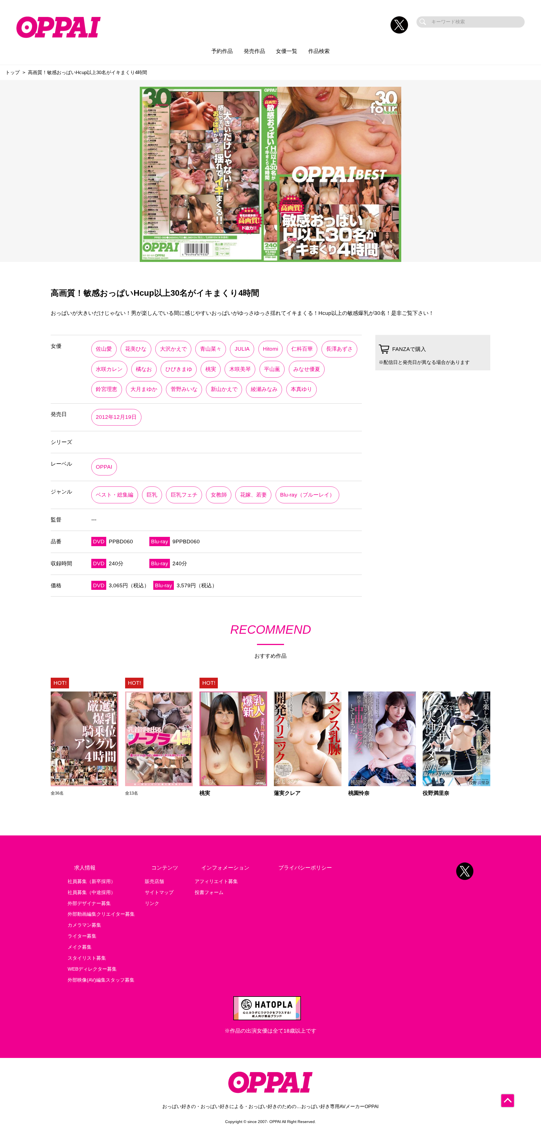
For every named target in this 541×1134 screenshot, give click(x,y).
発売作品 (254, 51)
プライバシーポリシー (305, 868)
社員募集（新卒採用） (92, 881)
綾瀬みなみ (264, 389)
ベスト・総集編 (114, 495)
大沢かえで (173, 349)
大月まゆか (143, 389)
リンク (152, 903)
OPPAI (104, 467)
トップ (12, 72)
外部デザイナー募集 (89, 903)
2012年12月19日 (116, 417)
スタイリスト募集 (87, 958)
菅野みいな (184, 389)
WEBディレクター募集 (92, 969)
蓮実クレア (287, 793)
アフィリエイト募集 (216, 881)
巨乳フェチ (184, 495)
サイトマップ (159, 892)
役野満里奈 (436, 793)
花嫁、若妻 (253, 495)
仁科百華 (302, 349)
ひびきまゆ (178, 369)
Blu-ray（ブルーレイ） (307, 495)
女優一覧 (286, 51)
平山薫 (272, 369)
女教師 (219, 495)
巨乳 (152, 495)
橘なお (144, 369)
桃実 (210, 369)
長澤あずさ (339, 349)
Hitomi (270, 349)
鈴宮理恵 (106, 389)
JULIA (242, 349)
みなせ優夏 (306, 369)
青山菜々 (210, 349)
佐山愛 (104, 349)
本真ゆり (301, 389)
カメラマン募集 (84, 925)
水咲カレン (109, 369)
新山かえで (224, 389)
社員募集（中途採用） (92, 892)
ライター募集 (82, 936)
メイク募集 (80, 947)
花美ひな (136, 349)
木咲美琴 (240, 369)
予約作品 (222, 51)
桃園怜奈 (359, 793)
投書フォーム (209, 892)
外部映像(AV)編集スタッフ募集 (101, 980)
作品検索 (319, 51)
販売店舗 (154, 881)
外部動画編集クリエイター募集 (101, 914)
